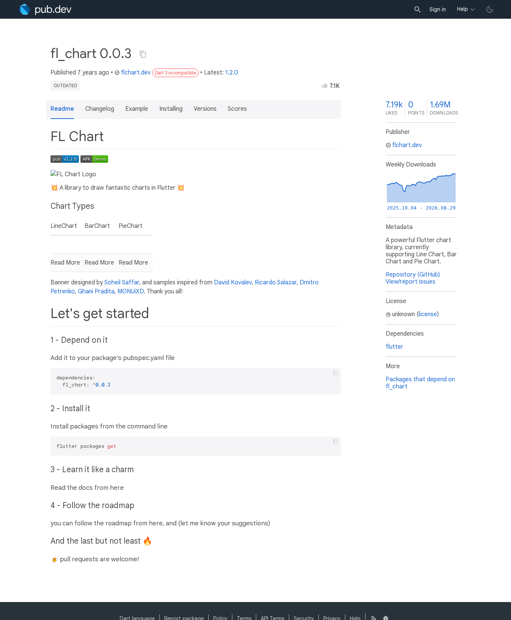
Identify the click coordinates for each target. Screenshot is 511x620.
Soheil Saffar (121, 282)
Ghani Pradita (96, 291)
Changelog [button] (99, 109)
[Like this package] (324, 85)
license (428, 314)
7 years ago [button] (93, 72)
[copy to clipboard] (335, 373)
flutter (394, 347)
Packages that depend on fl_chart (420, 383)
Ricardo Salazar (276, 282)
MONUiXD (130, 291)
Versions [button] (205, 109)
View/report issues (410, 281)
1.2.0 (231, 72)
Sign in (437, 9)
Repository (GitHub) (413, 274)
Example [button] (136, 109)
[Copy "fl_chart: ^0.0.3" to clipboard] (143, 54)
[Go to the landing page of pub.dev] (45, 9)
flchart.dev (136, 72)
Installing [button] (171, 109)
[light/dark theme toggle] (489, 9)
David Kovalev (233, 282)
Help (462, 9)
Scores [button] (237, 109)
